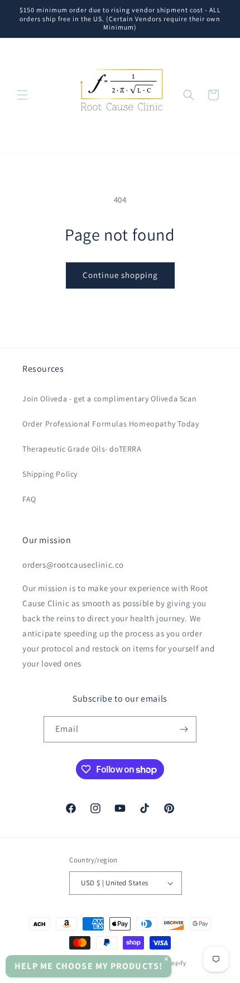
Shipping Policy (50, 474)
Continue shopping (120, 275)
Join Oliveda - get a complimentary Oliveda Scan (109, 399)
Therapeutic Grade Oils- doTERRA (82, 449)
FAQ (29, 499)
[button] (22, 95)
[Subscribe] (183, 729)
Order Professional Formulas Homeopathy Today (110, 424)
